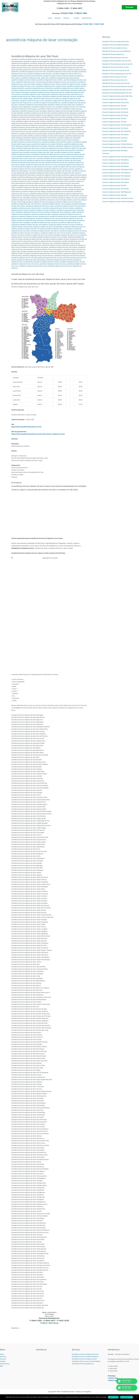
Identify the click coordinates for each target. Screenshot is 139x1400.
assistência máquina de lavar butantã (55, 76)
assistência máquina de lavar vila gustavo (63, 216)
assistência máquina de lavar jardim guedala (47, 131)
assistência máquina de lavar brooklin (39, 74)
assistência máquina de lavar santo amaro (65, 183)
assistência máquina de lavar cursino (32, 100)
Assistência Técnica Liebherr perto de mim (116, 61)
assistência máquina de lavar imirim (50, 109)
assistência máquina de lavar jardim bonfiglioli (46, 119)
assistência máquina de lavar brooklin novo (67, 74)
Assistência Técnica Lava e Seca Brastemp (116, 51)
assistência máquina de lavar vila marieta (31, 229)
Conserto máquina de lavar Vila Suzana (115, 134)
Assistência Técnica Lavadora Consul (114, 48)
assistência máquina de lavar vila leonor (44, 222)
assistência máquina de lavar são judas (24, 185)
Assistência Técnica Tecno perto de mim (115, 70)
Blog (1, 1366)
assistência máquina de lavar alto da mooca (62, 65)
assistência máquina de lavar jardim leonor (61, 134)
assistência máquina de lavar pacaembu (50, 158)
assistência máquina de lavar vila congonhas (56, 204)
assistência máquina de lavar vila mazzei (73, 231)
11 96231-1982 (80, 13)
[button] (129, 7)
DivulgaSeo (87, 1391)
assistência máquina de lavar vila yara (46, 262)
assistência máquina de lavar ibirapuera (24, 109)
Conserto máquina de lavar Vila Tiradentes (116, 131)
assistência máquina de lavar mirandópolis (25, 154)
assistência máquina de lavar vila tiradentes (31, 260)
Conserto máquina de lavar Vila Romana (115, 166)
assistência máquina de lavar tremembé (60, 191)
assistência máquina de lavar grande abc (47, 103)
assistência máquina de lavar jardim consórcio (61, 121)
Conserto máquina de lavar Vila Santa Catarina (117, 157)
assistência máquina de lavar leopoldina (62, 150)
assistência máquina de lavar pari (56, 162)
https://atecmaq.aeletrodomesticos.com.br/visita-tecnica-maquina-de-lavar (38, 434)
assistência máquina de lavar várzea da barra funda (46, 194)
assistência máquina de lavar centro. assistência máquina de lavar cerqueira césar (38, 86)
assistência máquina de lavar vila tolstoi (60, 260)
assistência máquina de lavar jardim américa (26, 117)
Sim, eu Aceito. (113, 1397)
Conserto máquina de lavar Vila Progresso (116, 173)
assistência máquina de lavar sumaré (60, 187)
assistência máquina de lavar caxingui (73, 84)
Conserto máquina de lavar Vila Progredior (116, 176)
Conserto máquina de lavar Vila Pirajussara (116, 192)
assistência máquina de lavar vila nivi (66, 235)
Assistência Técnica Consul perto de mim (116, 83)
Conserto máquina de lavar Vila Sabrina (115, 160)
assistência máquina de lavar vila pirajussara (26, 245)
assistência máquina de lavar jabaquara (63, 113)
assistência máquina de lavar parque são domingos (54, 171)
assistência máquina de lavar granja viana (61, 105)
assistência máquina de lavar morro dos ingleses (33, 156)
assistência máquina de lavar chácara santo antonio (47, 92)
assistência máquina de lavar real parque (41, 179)
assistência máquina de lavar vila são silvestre (69, 255)
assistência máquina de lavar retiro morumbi (70, 179)
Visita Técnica (4, 1364)
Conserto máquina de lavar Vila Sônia (114, 138)
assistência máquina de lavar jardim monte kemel (39, 138)
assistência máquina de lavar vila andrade (25, 200)
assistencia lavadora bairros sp (30, 59)
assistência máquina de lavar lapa (51, 148)
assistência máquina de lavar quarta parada (57, 177)
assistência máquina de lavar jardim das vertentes (28, 127)
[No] (137, 1397)
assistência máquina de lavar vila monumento (56, 233)
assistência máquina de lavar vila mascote (45, 231)
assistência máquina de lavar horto (43, 107)
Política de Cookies (126, 1397)
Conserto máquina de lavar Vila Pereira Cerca (117, 198)
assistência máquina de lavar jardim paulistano (63, 140)
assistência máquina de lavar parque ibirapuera (68, 167)
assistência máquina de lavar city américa (47, 98)
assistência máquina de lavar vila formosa (29, 212)
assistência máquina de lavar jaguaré (40, 115)
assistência (15, 59)
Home (2, 1354)
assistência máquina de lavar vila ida (48, 218)
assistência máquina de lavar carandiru (50, 80)
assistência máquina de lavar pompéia (30, 177)
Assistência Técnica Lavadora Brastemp (115, 45)
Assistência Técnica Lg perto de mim (114, 77)
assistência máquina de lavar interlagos (33, 111)
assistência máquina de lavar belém (54, 70)
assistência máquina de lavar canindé (23, 80)
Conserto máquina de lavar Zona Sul (114, 106)
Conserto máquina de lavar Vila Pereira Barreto (118, 201)
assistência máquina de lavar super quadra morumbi (50, 189)
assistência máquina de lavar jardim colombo (31, 121)
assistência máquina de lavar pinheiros (68, 173)
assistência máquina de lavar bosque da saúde (62, 72)
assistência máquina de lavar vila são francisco (38, 255)
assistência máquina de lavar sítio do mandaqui (32, 187)
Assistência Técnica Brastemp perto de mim (117, 93)
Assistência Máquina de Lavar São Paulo (34, 56)
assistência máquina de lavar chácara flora (39, 88)
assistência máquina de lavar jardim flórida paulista (50, 129)
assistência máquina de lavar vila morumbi (39, 235)
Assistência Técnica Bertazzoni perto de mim (117, 64)
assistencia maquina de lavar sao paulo (51, 185)
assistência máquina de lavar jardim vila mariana (39, 146)
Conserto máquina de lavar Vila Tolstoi (115, 128)
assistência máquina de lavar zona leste (53, 264)
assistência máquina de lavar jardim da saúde (37, 125)
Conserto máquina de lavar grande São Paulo (117, 96)
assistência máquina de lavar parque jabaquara (27, 169)
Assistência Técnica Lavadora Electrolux (115, 41)
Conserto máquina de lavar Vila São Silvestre (117, 144)
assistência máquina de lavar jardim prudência (57, 142)
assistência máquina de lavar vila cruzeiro (40, 206)
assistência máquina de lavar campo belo (35, 78)
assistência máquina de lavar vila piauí (67, 243)
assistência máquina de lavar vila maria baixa (48, 227)
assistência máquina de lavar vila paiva (36, 239)
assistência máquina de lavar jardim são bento (47, 144)
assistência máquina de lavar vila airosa (36, 196)
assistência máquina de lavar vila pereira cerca (37, 243)
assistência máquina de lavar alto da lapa (33, 65)
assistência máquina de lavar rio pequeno (25, 181)
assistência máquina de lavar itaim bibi (37, 113)
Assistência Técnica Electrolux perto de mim (117, 90)
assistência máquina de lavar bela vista (29, 70)
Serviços (3, 1359)
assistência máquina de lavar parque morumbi (58, 169)
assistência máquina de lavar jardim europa (59, 127)
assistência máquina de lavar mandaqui (67, 152)
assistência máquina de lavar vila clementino (26, 204)
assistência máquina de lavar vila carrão (68, 202)
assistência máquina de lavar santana (38, 183)
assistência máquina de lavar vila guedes (45, 214)
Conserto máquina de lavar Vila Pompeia (115, 179)
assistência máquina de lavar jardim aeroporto (68, 115)
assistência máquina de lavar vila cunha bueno (70, 206)
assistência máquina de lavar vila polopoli (34, 247)
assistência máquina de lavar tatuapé (33, 191)
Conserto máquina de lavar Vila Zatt (114, 118)
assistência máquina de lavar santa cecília (54, 181)
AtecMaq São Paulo (67, 1391)
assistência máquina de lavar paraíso (69, 160)
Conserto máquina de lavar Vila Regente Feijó (117, 169)
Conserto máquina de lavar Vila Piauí (114, 195)
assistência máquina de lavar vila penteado (46, 241)
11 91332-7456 (66, 13)
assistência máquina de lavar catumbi (48, 84)
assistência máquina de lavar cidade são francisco (59, 96)
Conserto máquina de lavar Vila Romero (115, 163)
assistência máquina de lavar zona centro (25, 264)
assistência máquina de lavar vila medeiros (25, 233)
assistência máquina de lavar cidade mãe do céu (67, 94)
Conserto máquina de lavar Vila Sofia (114, 141)
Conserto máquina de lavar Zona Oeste (115, 112)
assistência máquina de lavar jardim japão (33, 134)
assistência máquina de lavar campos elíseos (64, 78)
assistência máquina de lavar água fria (36, 61)
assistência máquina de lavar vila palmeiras (64, 239)
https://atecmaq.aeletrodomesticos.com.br (26, 427)
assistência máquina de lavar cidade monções (26, 96)
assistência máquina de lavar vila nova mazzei (52, 237)
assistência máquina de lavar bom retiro (33, 72)
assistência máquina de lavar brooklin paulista (26, 76)
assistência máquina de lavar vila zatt (72, 262)
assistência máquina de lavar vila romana (34, 251)
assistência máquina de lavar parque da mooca (41, 165)
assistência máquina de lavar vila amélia (44, 198)
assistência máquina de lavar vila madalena (33, 225)
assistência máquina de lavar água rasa (63, 61)
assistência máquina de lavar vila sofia (24, 258)
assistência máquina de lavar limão (41, 152)
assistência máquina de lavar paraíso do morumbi (27, 162)
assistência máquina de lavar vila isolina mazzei (60, 220)
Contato (2, 1361)
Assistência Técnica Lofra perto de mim (115, 67)
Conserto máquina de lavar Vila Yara (114, 122)
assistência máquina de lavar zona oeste (32, 266)
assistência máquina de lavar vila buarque (40, 202)
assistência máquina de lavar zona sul (59, 266)
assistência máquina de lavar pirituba (48, 175)
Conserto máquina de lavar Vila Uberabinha (116, 125)
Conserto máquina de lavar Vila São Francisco (117, 147)
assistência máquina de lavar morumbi (62, 156)
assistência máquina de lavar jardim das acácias (69, 125)
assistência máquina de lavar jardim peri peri (26, 142)
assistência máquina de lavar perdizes (42, 173)
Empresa (3, 1356)
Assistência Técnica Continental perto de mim (117, 86)
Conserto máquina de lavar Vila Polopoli (115, 182)
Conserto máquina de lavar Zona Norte (115, 109)
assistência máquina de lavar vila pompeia (63, 247)
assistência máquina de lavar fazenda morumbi (60, 100)
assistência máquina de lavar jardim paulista (32, 140)
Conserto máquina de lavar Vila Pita (114, 185)
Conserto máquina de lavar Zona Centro (115, 102)
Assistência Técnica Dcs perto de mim (115, 57)
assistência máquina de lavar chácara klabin (55, 90)
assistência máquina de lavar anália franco (45, 67)
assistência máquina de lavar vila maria (61, 225)
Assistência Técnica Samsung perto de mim (116, 74)
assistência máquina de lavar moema (52, 154)
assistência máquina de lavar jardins (28, 148)
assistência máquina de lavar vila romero (62, 251)
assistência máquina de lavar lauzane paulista (33, 150)
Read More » (15, 1328)
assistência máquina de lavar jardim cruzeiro (49, 123)
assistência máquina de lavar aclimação (54, 59)
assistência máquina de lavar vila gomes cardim (60, 212)
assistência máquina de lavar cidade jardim (35, 94)
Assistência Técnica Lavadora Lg (113, 54)
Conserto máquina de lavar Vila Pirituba (115, 189)
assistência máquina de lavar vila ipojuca (30, 220)
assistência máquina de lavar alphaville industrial (46, 63)
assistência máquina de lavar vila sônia (50, 258)
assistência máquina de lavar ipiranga (59, 111)
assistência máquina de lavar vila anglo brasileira (56, 200)
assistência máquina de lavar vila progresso (48, 249)
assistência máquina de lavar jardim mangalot (49, 136)
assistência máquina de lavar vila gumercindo (34, 216)
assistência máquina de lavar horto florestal (70, 107)
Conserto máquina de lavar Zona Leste (115, 115)
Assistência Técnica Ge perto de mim (114, 80)
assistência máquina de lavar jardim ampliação (57, 117)
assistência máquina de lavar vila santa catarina (47, 253)
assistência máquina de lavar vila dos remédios (58, 208)
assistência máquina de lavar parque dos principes (35, 167)
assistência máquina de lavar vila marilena (59, 229)
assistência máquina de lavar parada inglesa (41, 160)
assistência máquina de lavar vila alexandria (64, 196)
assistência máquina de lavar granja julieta (33, 105)
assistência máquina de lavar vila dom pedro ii (26, 208)
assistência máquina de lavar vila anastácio (72, 198)
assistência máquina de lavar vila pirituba (55, 245)
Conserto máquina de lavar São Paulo (114, 99)
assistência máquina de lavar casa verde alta (31, 82)
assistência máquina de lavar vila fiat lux (42, 210)
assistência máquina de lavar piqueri (23, 175)
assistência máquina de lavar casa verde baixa (61, 82)
